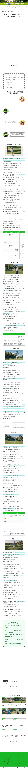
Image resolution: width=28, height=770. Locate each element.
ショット (20, 757)
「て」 (12, 681)
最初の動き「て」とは (11, 79)
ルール (7, 759)
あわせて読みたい (10, 87)
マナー (7, 763)
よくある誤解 (9, 80)
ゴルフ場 (20, 761)
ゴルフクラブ (7, 757)
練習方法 (8, 84)
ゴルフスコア (7, 755)
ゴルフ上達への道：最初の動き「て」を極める (14, 77)
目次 (12, 75)
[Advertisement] (14, 49)
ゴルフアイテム (7, 761)
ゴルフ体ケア (20, 765)
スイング (6, 681)
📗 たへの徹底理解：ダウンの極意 (13, 643)
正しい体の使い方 (10, 82)
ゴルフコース (20, 755)
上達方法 (20, 763)
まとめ (8, 85)
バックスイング (7, 683)
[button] (25, 402)
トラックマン (7, 765)
